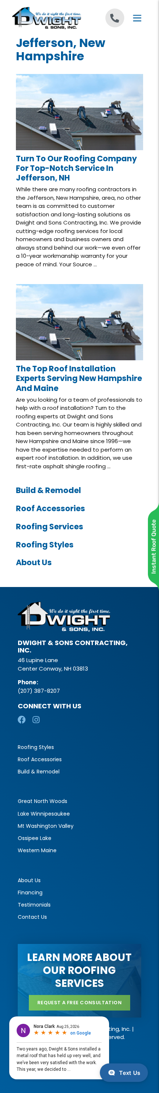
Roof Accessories (50, 508)
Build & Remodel (48, 490)
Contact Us (32, 917)
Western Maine (37, 850)
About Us (34, 562)
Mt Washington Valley (46, 826)
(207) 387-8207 (39, 691)
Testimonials (34, 904)
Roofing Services (49, 526)
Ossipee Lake (34, 838)
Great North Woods (42, 801)
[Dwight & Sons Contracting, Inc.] (46, 18)
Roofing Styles (45, 544)
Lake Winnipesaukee (44, 813)
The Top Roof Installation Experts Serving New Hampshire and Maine (79, 378)
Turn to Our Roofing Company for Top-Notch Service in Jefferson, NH (76, 168)
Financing (30, 892)
